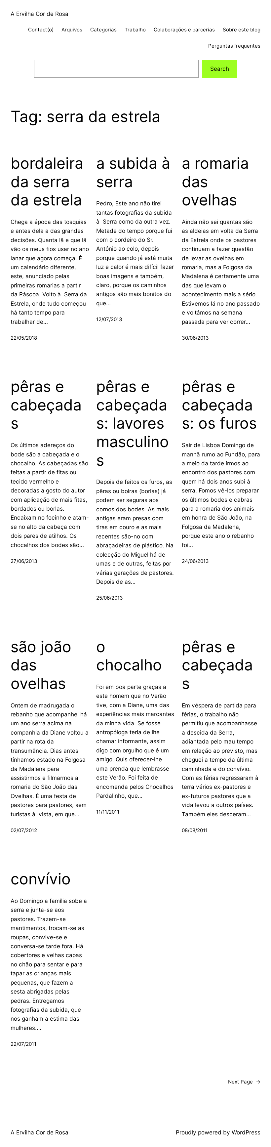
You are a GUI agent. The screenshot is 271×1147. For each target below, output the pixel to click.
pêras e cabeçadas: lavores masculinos (132, 423)
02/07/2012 (24, 830)
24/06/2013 (195, 561)
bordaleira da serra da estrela (47, 181)
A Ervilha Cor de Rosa (39, 13)
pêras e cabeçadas (46, 404)
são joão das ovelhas (41, 665)
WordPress (246, 1132)
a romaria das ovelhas (215, 181)
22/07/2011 (23, 1044)
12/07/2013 (109, 319)
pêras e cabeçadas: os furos (219, 404)
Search (219, 68)
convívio (41, 879)
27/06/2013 (24, 561)
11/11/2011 (107, 812)
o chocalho (129, 656)
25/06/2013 (109, 598)
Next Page (244, 1082)
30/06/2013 (195, 338)
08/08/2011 (195, 830)
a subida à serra (135, 172)
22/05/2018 (24, 338)
